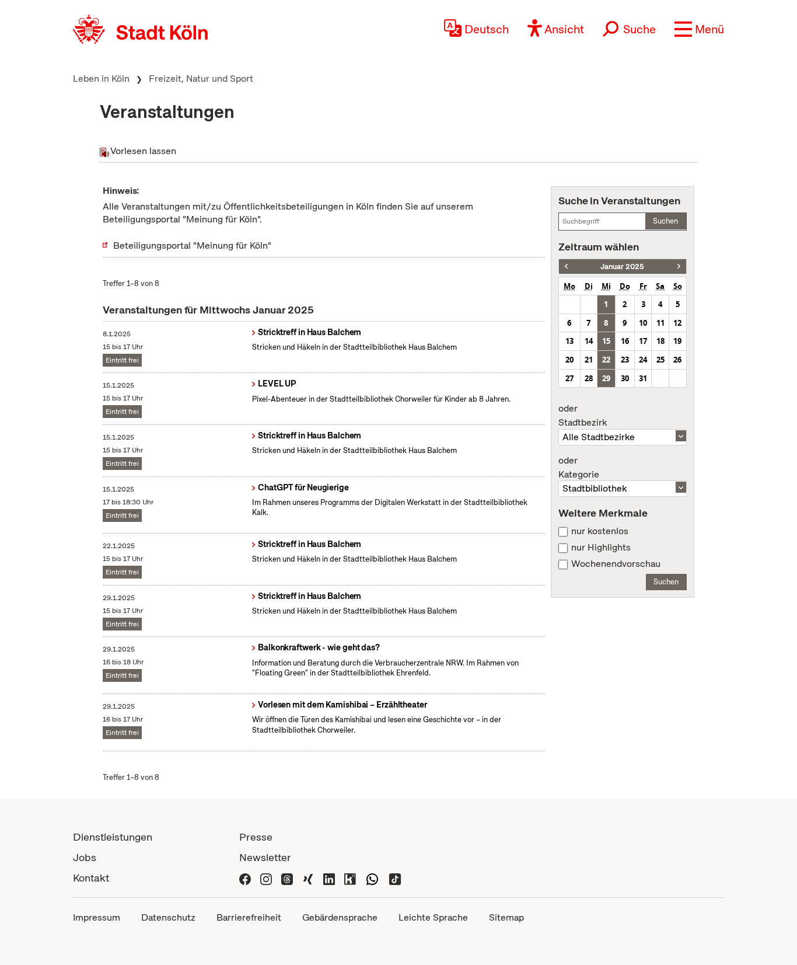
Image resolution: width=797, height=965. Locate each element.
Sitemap (506, 917)
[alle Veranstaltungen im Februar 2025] (679, 266)
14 (589, 341)
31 (643, 378)
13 (569, 341)
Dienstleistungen (112, 837)
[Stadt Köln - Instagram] (266, 878)
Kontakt (91, 877)
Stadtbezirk (582, 415)
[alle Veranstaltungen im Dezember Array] (566, 266)
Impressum (96, 917)
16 (625, 341)
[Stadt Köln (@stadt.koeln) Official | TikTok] (395, 878)
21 (589, 359)
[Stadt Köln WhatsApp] (372, 878)
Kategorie (578, 467)
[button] (699, 29)
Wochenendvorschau (615, 564)
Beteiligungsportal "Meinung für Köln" (192, 245)
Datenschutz (168, 917)
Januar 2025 (622, 266)
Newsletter (265, 857)
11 (660, 323)
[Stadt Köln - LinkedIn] (329, 878)
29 (606, 378)
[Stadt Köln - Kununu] (350, 878)
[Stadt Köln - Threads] (287, 878)
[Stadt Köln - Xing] (308, 878)
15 (606, 341)
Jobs (84, 857)
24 (643, 359)
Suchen (665, 221)
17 (643, 341)
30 (625, 378)
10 (643, 323)
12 (677, 323)
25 (660, 359)
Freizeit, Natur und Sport (201, 78)
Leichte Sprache (433, 917)
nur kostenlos (599, 531)
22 (606, 359)
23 (625, 359)
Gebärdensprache (339, 917)
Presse (255, 837)
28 (589, 378)
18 (660, 341)
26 (677, 359)
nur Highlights (601, 547)
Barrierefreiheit (248, 917)
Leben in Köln (101, 78)
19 (677, 341)
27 (569, 378)
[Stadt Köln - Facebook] (245, 878)
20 (569, 359)
